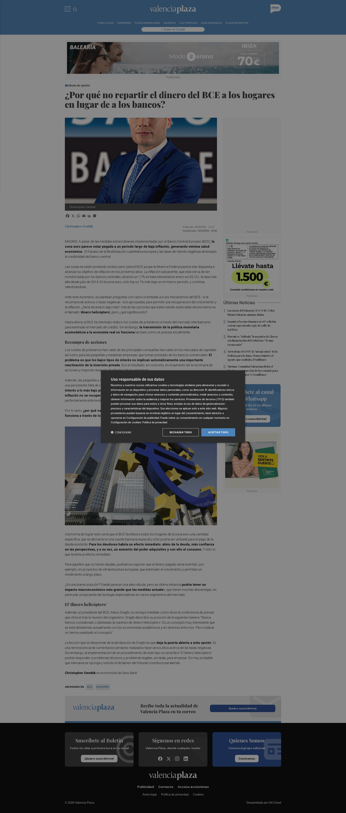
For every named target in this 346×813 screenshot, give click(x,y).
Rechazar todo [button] (181, 432)
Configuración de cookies (126, 422)
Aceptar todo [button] (218, 432)
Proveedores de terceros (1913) (205, 399)
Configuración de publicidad (143, 417)
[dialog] (173, 406)
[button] (121, 432)
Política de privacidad (154, 422)
